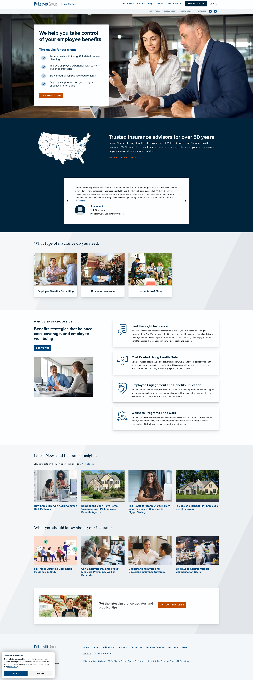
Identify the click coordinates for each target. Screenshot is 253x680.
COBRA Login (186, 11)
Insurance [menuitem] (128, 3)
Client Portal (109, 647)
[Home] (45, 646)
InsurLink (201, 11)
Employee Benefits (155, 647)
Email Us (87, 653)
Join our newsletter (172, 605)
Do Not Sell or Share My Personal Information (168, 661)
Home (86, 647)
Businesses (136, 647)
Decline (40, 673)
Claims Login (170, 11)
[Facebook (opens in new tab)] (211, 11)
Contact (123, 647)
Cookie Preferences (137, 661)
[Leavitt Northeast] (45, 4)
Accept (16, 673)
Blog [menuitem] (149, 3)
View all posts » (88, 464)
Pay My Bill (154, 11)
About (96, 647)
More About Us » (122, 157)
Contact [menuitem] (159, 3)
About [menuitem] (140, 3)
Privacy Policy (12, 667)
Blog (184, 647)
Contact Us (42, 348)
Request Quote (196, 4)
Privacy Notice (90, 661)
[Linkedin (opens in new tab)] (216, 11)
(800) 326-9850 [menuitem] (175, 3)
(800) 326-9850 (105, 653)
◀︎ (68, 200)
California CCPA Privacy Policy (112, 661)
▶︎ (187, 200)
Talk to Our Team (51, 95)
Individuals (173, 647)
